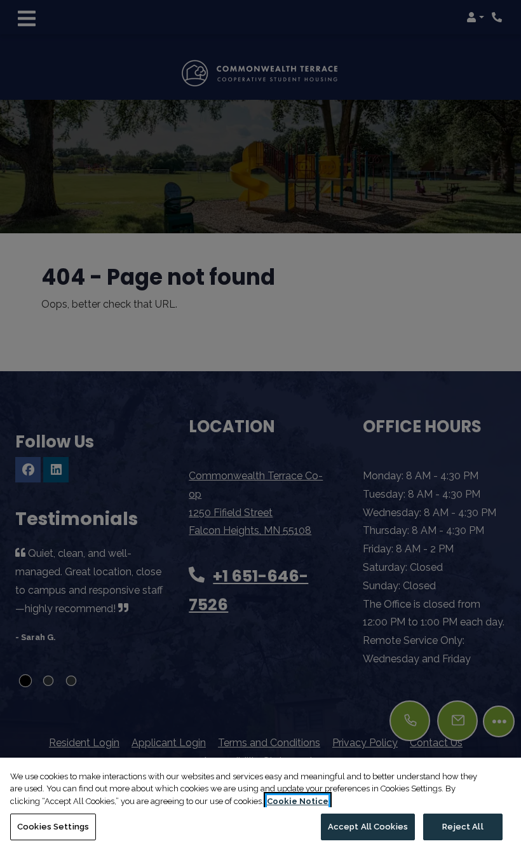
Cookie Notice (297, 801)
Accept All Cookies (368, 826)
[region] (260, 805)
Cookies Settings (53, 826)
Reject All (462, 826)
